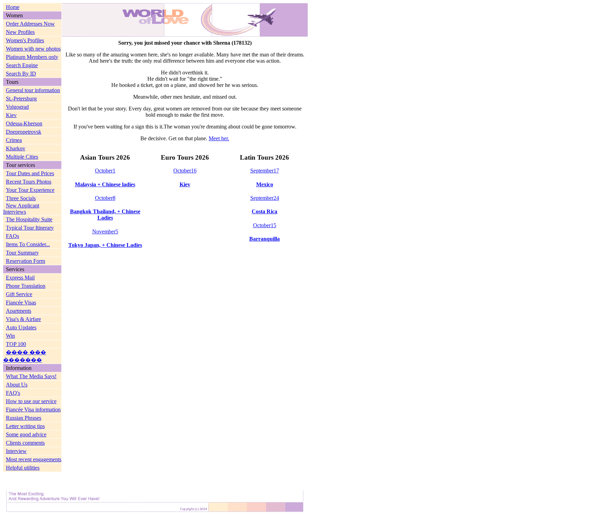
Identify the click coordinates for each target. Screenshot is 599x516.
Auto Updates (21, 327)
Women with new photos (33, 49)
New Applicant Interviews (21, 209)
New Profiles (20, 32)
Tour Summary (22, 253)
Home (12, 7)
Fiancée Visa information (33, 409)
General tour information (33, 90)
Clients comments (25, 443)
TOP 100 (16, 344)
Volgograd (17, 107)
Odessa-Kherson (24, 123)
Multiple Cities (22, 157)
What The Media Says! (31, 376)
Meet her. (219, 138)
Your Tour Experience (30, 190)
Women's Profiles (25, 40)
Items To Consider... (28, 244)
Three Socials (21, 198)
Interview (16, 451)
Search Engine (22, 65)
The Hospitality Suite (29, 219)
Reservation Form (25, 261)
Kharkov (15, 148)
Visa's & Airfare (23, 319)
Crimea (14, 140)
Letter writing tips (25, 426)
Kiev (11, 115)
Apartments (18, 311)
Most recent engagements (33, 459)
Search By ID (21, 74)
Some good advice (26, 434)
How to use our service (31, 401)
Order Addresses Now (30, 24)
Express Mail (20, 278)
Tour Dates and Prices (30, 173)
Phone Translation (25, 286)
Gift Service (19, 294)
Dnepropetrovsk (23, 132)
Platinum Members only (32, 57)
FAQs (12, 236)
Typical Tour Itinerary (30, 228)
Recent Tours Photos (28, 182)
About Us (16, 385)
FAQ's (13, 393)
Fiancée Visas (21, 302)
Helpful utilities (23, 468)
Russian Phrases (23, 418)
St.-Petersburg (21, 98)
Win (10, 336)
